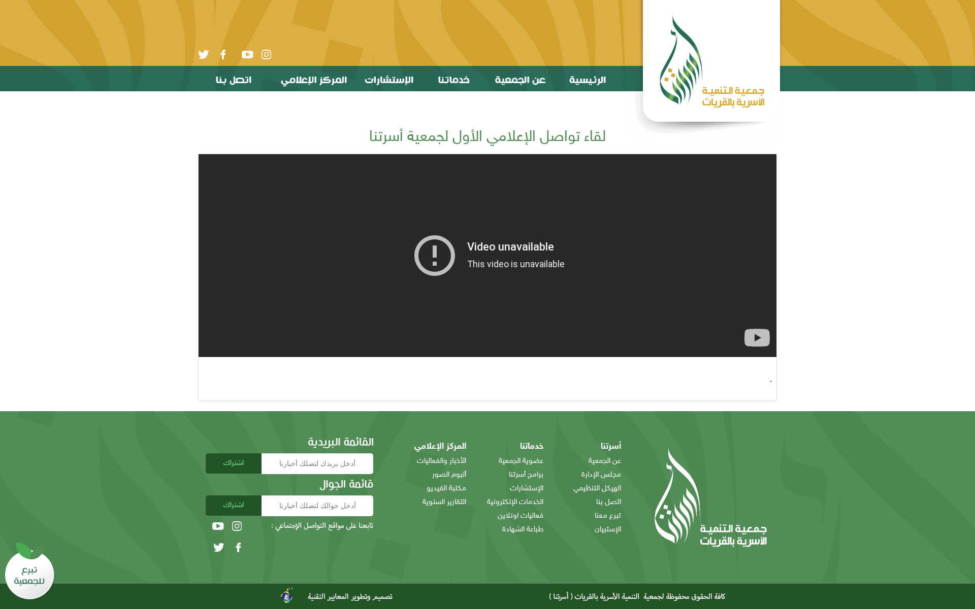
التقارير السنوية (444, 502)
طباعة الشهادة (522, 529)
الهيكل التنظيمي (597, 488)
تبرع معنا (608, 516)
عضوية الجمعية (521, 461)
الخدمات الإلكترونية (515, 502)
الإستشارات (526, 488)
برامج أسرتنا (526, 475)
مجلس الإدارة (601, 475)
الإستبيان (608, 529)
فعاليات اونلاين (520, 516)
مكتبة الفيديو (446, 488)
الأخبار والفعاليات (441, 461)
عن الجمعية (605, 461)
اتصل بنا (608, 502)
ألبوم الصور (449, 475)
